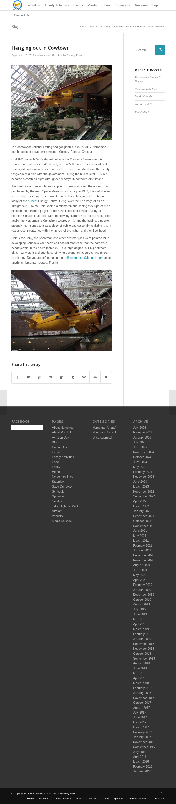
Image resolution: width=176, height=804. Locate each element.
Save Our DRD (62, 486)
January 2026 (142, 437)
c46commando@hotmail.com (84, 257)
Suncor (32, 201)
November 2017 (143, 698)
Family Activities (63, 457)
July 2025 (139, 442)
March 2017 (141, 727)
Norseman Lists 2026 (146, 88)
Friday (56, 467)
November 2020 (143, 560)
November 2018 (143, 648)
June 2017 (140, 717)
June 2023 (140, 481)
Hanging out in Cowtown (40, 48)
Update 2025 (142, 111)
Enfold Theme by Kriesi (63, 793)
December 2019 (143, 594)
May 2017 (139, 722)
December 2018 (143, 644)
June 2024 (140, 462)
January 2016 (142, 771)
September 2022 (144, 496)
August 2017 (141, 707)
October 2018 (142, 653)
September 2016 (144, 747)
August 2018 (141, 663)
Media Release (62, 521)
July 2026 (139, 427)
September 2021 (144, 526)
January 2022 (142, 511)
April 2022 (139, 501)
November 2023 (143, 476)
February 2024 (142, 472)
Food (55, 462)
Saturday (58, 481)
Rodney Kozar (75, 55)
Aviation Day (60, 437)
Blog (15, 26)
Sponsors (58, 496)
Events (56, 452)
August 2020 (141, 565)
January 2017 (142, 737)
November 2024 (143, 452)
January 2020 (142, 589)
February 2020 (142, 584)
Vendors (57, 516)
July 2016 (139, 752)
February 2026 (142, 432)
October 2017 (142, 702)
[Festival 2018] (3, 402)
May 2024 (139, 467)
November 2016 (143, 742)
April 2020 (139, 580)
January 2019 (142, 638)
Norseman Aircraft (124, 26)
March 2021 (141, 540)
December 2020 (143, 555)
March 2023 (141, 486)
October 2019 (142, 599)
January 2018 (142, 693)
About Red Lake (62, 432)
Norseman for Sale (105, 432)
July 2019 (139, 609)
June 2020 (140, 570)
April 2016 (139, 756)
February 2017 (142, 732)
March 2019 (141, 629)
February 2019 (142, 634)
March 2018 (141, 683)
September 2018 (144, 658)
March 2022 (141, 506)
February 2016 (142, 766)
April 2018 (139, 678)
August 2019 (141, 604)
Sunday (57, 501)
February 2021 (142, 545)
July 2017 (139, 712)
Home (99, 26)
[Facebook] (161, 793)
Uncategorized (102, 437)
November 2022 (143, 491)
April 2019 (139, 624)
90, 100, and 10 (143, 104)
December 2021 (143, 516)
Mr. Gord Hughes (144, 96)
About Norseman (63, 427)
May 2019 (139, 619)
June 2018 (140, 668)
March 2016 (141, 761)
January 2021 (142, 550)
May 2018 (139, 673)
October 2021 (142, 521)
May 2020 (139, 575)
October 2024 (142, 457)
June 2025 (140, 447)
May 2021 (139, 535)
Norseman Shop (62, 476)
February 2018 (142, 688)
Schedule (58, 491)
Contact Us (59, 447)
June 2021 (140, 530)
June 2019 (140, 614)
